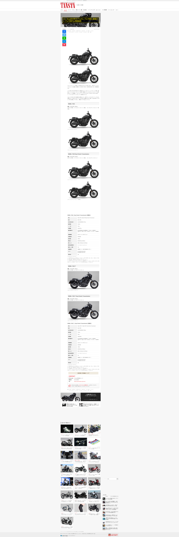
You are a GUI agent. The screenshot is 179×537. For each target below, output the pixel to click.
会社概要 (73, 533)
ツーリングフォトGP (91, 9)
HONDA (70, 389)
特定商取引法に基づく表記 (91, 533)
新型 (88, 390)
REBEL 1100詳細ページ (83, 373)
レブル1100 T (85, 390)
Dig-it (70, 533)
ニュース (65, 9)
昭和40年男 (84, 0)
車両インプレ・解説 (79, 9)
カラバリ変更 (87, 389)
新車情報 (72, 29)
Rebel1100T (83, 389)
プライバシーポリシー (79, 533)
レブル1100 (80, 390)
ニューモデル (76, 390)
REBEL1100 (73, 389)
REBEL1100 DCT (78, 389)
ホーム (62, 9)
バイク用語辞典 (104, 9)
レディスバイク (69, 0)
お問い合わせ (85, 533)
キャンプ (69, 9)
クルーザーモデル (71, 390)
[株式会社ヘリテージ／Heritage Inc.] (64, 535)
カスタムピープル (74, 0)
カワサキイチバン (80, 0)
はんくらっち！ (98, 9)
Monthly (114, 496)
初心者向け (85, 9)
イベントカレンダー (111, 9)
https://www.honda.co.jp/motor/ (79, 381)
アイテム (73, 9)
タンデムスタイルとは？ (64, 533)
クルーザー (92, 389)
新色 (90, 390)
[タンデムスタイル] (68, 5)
